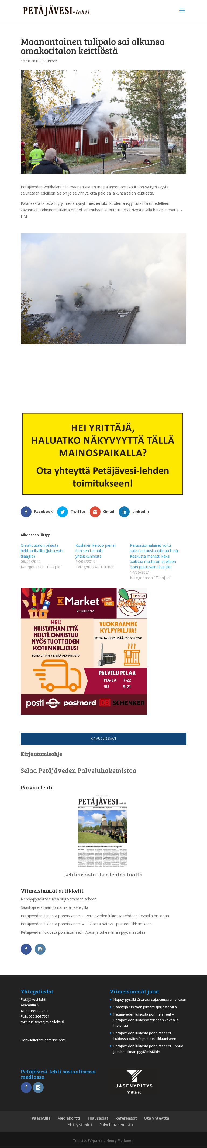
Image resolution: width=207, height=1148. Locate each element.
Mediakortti (68, 1118)
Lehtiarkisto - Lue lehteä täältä (103, 874)
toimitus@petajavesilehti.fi (42, 1021)
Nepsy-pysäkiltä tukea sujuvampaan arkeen (58, 899)
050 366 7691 (39, 1016)
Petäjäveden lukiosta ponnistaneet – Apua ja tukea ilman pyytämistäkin (83, 932)
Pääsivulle (41, 1118)
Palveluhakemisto (116, 1124)
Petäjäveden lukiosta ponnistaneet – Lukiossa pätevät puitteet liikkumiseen (86, 923)
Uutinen (50, 61)
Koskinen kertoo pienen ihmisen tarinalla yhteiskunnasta (96, 551)
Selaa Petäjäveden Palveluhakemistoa (78, 770)
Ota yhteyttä (156, 1118)
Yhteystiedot (80, 1124)
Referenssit (126, 1118)
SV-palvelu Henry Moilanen (110, 1140)
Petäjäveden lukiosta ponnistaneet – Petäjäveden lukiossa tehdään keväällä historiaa (95, 915)
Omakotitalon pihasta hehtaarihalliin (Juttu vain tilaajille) (42, 551)
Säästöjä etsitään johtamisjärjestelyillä (54, 907)
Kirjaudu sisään (103, 738)
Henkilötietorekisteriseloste (43, 1039)
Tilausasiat (97, 1118)
